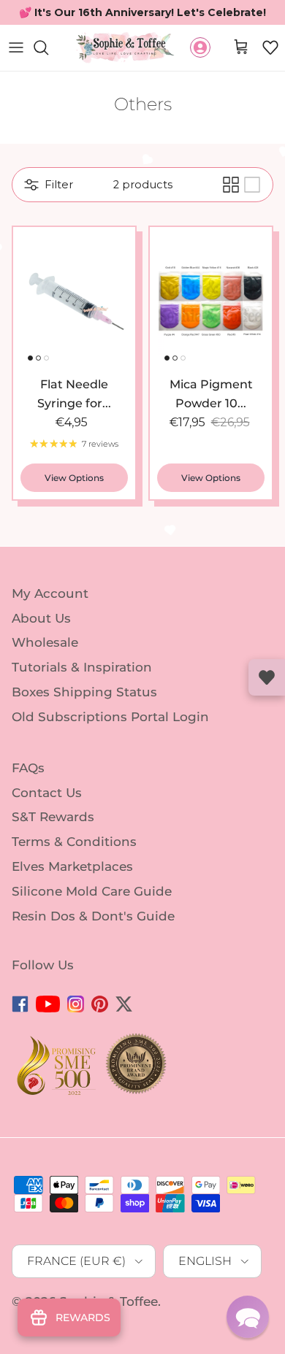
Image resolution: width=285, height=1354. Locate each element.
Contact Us (47, 817)
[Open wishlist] (266, 677)
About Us (41, 643)
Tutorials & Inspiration (82, 692)
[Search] (48, 73)
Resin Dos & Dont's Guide (93, 941)
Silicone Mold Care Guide (92, 916)
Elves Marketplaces (72, 892)
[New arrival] (74, 327)
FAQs (28, 793)
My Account (50, 619)
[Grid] (231, 210)
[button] (270, 73)
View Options (74, 503)
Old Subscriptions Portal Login (110, 742)
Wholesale (45, 668)
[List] (252, 210)
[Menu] (16, 73)
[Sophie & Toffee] (125, 73)
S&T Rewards (53, 842)
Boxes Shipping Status (84, 717)
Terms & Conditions (74, 867)
